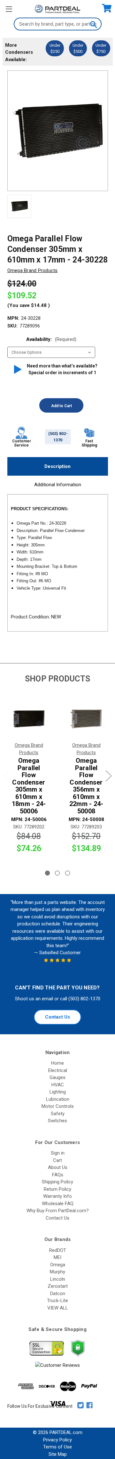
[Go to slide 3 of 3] (67, 873)
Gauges (57, 1077)
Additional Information (57, 485)
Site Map (58, 1454)
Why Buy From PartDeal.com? (58, 1210)
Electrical (57, 1070)
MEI (57, 1257)
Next (108, 776)
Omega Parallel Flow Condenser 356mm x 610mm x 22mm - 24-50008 (86, 786)
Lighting (58, 1092)
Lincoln (57, 1279)
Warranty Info (57, 1196)
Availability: (51, 339)
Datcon (57, 1293)
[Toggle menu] (9, 9)
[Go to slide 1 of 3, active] (47, 873)
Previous (6, 776)
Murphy (57, 1272)
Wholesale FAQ (57, 1203)
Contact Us (57, 1017)
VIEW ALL (57, 1308)
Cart (57, 1160)
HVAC (57, 1085)
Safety (58, 1113)
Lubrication (57, 1099)
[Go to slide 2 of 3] (57, 873)
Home (57, 1063)
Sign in (58, 1153)
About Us (57, 1167)
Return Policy (57, 1189)
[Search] (93, 24)
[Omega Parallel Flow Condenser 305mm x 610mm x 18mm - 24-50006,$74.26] (29, 719)
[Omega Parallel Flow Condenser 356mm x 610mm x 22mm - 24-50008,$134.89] (86, 719)
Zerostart (58, 1286)
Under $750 (101, 48)
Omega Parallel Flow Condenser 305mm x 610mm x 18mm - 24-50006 (29, 786)
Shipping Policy (57, 1182)
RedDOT (57, 1250)
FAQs (57, 1175)
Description (57, 466)
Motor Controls (58, 1106)
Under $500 (78, 48)
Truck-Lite (57, 1300)
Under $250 (55, 48)
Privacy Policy (57, 1440)
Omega (57, 1265)
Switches (57, 1121)
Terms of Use (57, 1447)
